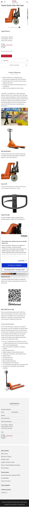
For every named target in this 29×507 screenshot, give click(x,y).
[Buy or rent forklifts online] (15, 2)
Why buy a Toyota (6, 456)
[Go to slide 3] (11, 27)
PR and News (5, 468)
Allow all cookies (14, 265)
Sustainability (5, 478)
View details (21, 260)
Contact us (4, 492)
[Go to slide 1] (8, 27)
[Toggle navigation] (1, 1)
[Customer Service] (27, 1)
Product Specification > (7, 51)
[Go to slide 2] (10, 27)
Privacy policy (16, 502)
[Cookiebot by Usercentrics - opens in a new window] (20, 236)
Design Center (5, 459)
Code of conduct (5, 481)
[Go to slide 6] (17, 27)
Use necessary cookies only (14, 269)
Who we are (4, 453)
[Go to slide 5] (15, 27)
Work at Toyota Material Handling (10, 465)
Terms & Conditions (7, 502)
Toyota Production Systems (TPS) (10, 475)
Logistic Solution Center (7, 462)
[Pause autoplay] (19, 27)
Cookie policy (23, 502)
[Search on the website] (4, 1)
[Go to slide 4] (14, 27)
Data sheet (9, 45)
